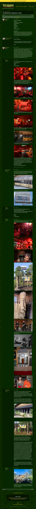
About (17, 6)
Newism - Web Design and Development (18, 504)
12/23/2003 (17, 47)
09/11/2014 (17, 219)
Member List (25, 6)
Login (33, 6)
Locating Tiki (8, 11)
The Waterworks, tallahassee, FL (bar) (12, 13)
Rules (19, 6)
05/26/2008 (17, 207)
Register (30, 6)
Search (22, 6)
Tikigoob (6, 207)
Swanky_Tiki (7, 47)
